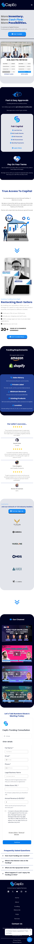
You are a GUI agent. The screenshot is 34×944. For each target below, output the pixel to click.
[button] (31, 5)
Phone (8, 764)
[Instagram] (21, 891)
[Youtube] (17, 891)
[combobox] (7, 768)
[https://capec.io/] (9, 5)
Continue (17, 842)
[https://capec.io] (17, 884)
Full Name (9, 748)
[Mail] (26, 891)
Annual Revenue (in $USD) (15, 798)
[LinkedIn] (8, 891)
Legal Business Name (13, 772)
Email (7, 756)
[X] (13, 891)
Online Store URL (11, 785)
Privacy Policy (13, 832)
